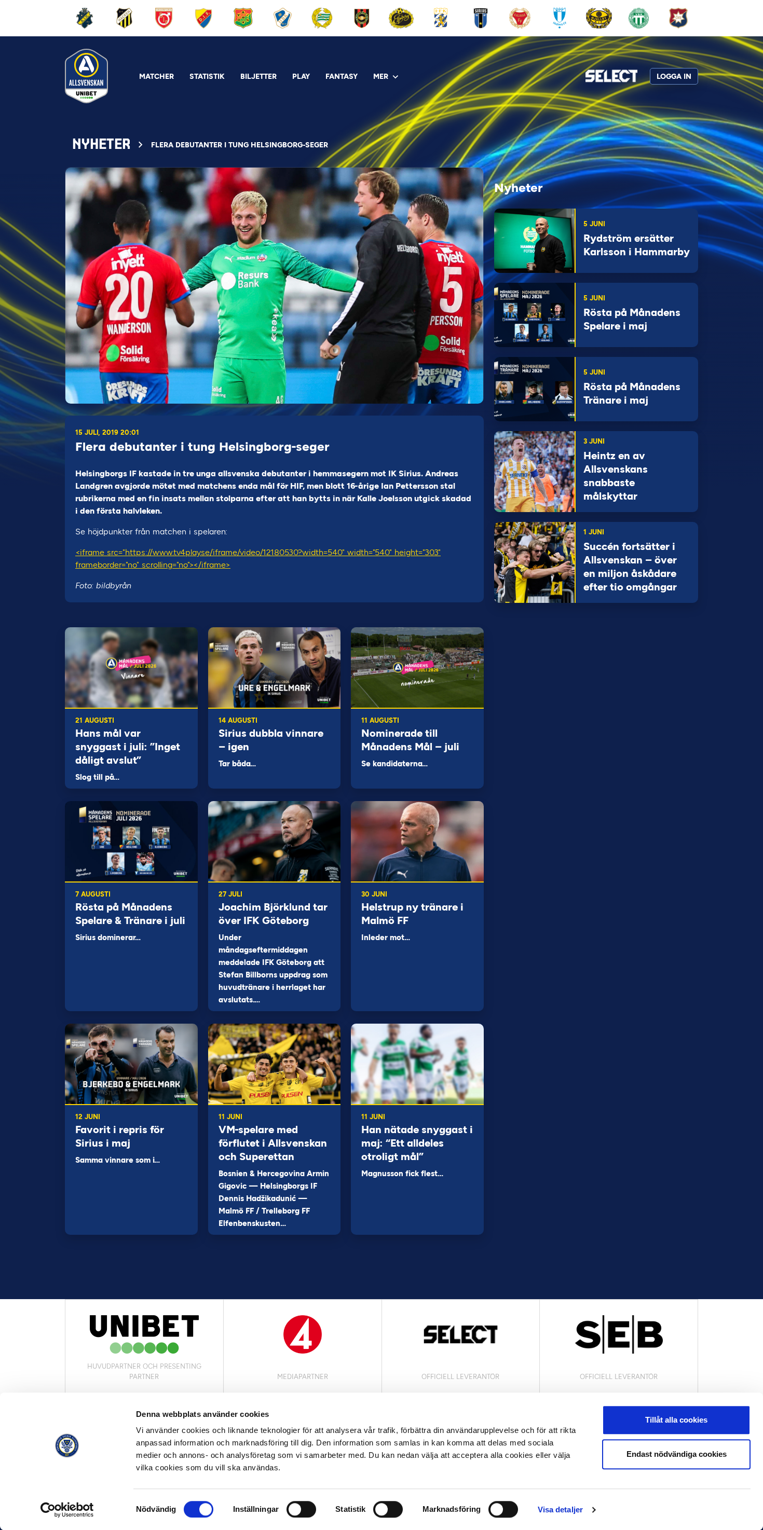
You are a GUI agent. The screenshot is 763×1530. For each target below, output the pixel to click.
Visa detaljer (560, 1509)
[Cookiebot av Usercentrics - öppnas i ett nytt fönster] (67, 1510)
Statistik (207, 76)
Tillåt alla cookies (676, 1419)
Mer (380, 76)
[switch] (301, 1509)
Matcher (156, 76)
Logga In (674, 76)
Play (301, 76)
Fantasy (341, 76)
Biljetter (258, 76)
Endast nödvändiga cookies (676, 1454)
